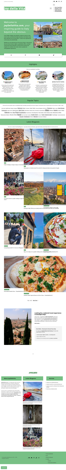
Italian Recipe (15, 110)
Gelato (53, 108)
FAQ (47, 455)
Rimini (15, 114)
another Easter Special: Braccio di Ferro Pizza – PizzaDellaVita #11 (38, 295)
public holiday (41, 112)
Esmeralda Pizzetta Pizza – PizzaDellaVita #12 (14, 291)
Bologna (20, 108)
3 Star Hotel (3, 108)
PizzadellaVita (22, 112)
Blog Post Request (49, 457)
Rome (19, 115)
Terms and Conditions (52, 462)
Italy (25, 166)
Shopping (29, 114)
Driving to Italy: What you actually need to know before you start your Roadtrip (41, 208)
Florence (49, 108)
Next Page (36, 300)
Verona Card (40, 116)
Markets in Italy (32, 110)
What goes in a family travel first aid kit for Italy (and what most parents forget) (41, 168)
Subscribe (4, 467)
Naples (56, 110)
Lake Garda (27, 110)
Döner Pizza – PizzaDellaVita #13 (51, 251)
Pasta (11, 112)
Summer (39, 114)
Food (48, 205)
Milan (47, 110)
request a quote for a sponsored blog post (54, 384)
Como (34, 108)
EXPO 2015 (45, 108)
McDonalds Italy (42, 110)
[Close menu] (54, 5)
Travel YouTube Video (61, 114)
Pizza (17, 112)
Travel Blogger (54, 114)
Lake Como (21, 110)
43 (31, 300)
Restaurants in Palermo (5, 114)
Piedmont (45, 205)
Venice (31, 116)
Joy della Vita (14, 8)
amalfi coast (8, 108)
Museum (51, 110)
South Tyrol (34, 115)
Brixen (24, 108)
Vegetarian (27, 116)
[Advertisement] (33, 361)
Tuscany (21, 116)
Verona (35, 116)
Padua (62, 110)
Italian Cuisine (9, 110)
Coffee (31, 108)
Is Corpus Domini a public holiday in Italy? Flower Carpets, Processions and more (20, 199)
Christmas (27, 108)
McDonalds (37, 110)
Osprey (59, 110)
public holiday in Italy (48, 112)
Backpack (12, 108)
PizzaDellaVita (6, 289)
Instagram (4, 110)
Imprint (49, 460)
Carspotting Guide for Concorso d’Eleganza (13, 247)
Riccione (12, 114)
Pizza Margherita (35, 112)
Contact (47, 459)
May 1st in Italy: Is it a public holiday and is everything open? (37, 251)
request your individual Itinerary (52, 382)
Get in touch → (37, 323)
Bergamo (15, 108)
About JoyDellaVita (49, 453)
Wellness (44, 116)
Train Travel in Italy (47, 114)
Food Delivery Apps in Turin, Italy (51, 207)
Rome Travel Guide (25, 114)
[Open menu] (51, 8)
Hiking (56, 108)
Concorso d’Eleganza (39, 108)
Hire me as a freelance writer (51, 388)
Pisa (14, 112)
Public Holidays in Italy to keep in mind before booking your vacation (19, 164)
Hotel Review (61, 108)
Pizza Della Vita (28, 112)
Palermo (7, 112)
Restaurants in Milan (57, 112)
